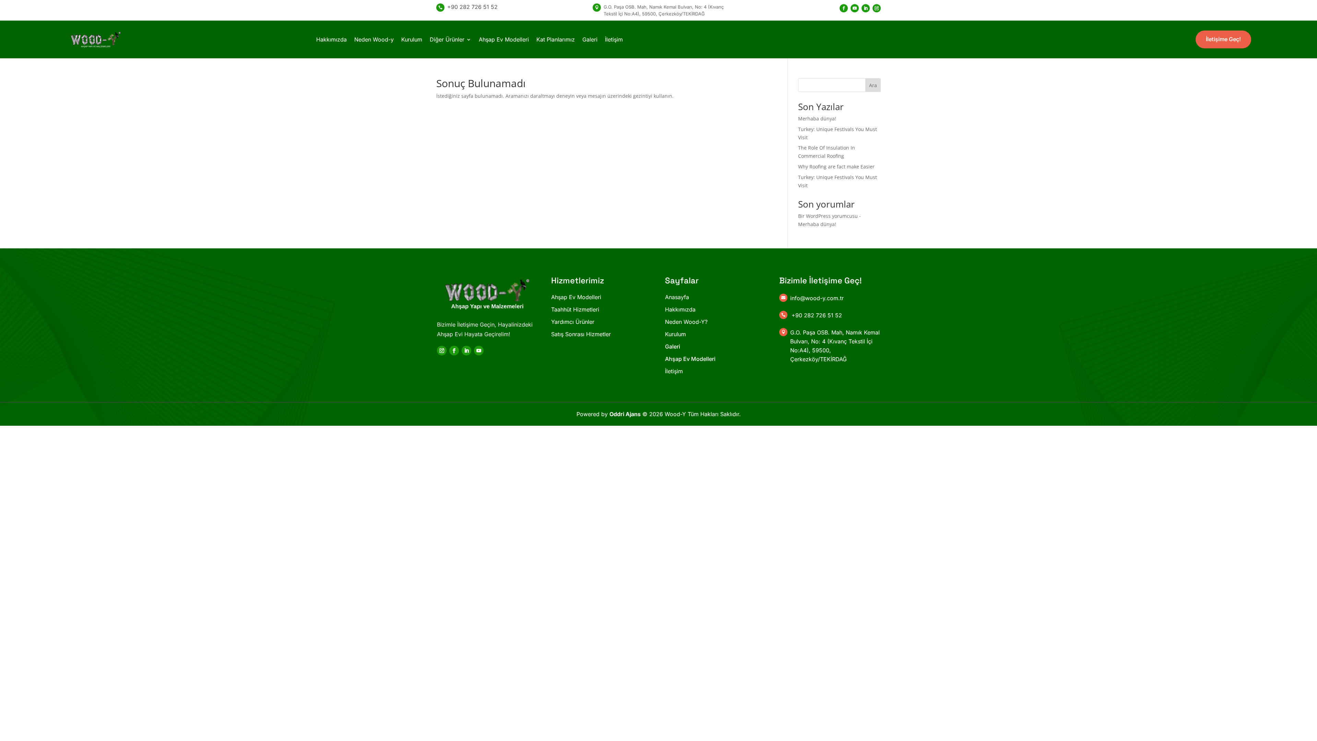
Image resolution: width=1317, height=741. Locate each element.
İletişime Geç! (1223, 39)
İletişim (614, 39)
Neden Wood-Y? (686, 321)
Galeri (589, 39)
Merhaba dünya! (817, 118)
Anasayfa (677, 297)
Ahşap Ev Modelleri (504, 39)
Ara (873, 85)
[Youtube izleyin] (855, 8)
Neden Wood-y (374, 39)
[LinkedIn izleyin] (866, 8)
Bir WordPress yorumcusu (828, 216)
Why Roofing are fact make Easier (836, 166)
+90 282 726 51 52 (472, 6)
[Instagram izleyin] (877, 8)
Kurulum (411, 39)
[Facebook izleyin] (844, 8)
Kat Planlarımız (555, 39)
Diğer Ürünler (447, 39)
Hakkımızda (331, 39)
